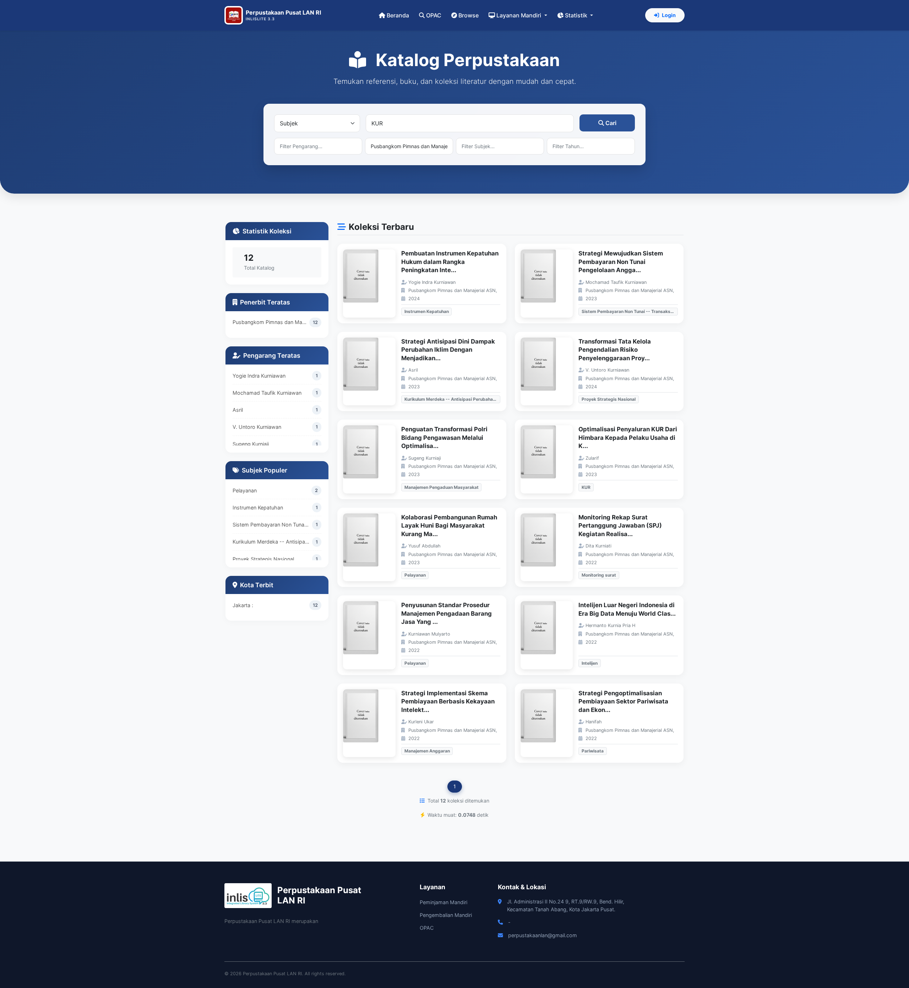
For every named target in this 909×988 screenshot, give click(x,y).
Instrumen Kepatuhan (258, 507)
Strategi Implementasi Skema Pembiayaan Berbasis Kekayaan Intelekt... (448, 701)
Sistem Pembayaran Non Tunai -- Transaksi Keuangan (272, 525)
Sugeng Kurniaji (251, 444)
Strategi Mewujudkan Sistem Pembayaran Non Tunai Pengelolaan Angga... (620, 262)
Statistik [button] (577, 15)
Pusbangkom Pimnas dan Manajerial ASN (271, 322)
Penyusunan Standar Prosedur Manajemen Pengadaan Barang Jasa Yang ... (446, 613)
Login (669, 15)
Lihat (373, 284)
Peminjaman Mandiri (443, 902)
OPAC (433, 15)
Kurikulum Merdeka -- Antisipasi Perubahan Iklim (272, 542)
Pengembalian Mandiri (446, 915)
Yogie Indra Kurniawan (259, 376)
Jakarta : (243, 605)
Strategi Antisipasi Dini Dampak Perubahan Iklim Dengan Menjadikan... (448, 350)
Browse (468, 15)
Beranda (398, 15)
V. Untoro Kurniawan (257, 427)
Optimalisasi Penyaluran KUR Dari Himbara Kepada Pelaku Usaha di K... (627, 437)
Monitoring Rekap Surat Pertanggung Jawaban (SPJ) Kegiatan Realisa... (620, 526)
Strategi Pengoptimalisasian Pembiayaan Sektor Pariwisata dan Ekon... (623, 701)
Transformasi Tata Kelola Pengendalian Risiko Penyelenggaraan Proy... (614, 350)
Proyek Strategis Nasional (263, 559)
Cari (610, 122)
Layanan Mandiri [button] (519, 15)
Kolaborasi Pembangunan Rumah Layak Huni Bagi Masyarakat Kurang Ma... (449, 526)
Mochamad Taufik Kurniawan (267, 393)
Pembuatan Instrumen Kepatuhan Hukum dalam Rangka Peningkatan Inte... (450, 262)
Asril (238, 410)
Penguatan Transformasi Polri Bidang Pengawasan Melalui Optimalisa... (444, 437)
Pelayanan (245, 490)
